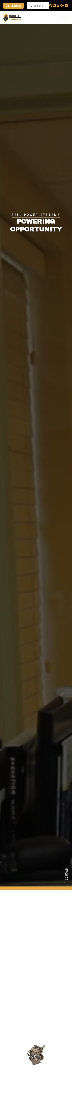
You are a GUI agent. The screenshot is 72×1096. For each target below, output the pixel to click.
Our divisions (13, 5)
